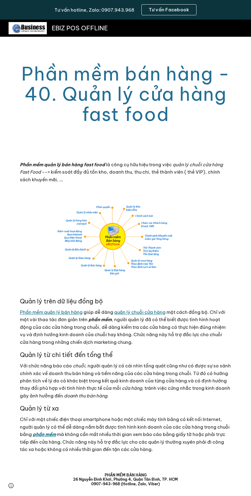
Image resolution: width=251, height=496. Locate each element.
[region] (125, 10)
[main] (125, 94)
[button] (11, 485)
